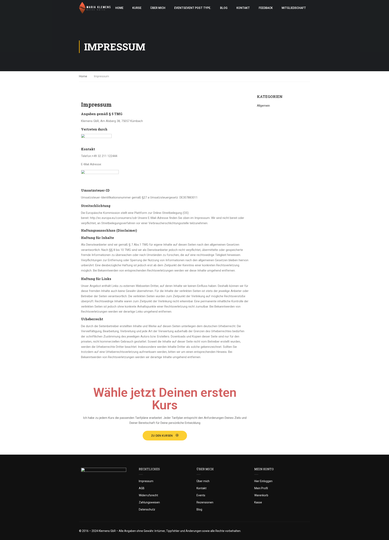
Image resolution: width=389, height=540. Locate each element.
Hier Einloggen (263, 481)
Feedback (266, 8)
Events (192, 8)
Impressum (146, 481)
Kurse (136, 8)
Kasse (258, 502)
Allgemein (263, 105)
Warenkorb (261, 495)
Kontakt (243, 8)
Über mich (157, 8)
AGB (141, 488)
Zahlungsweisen (149, 502)
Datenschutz (147, 509)
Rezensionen (205, 502)
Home (119, 8)
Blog (224, 8)
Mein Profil (261, 488)
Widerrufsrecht (148, 495)
